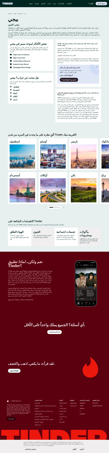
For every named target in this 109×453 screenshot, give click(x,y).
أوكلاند (15, 96)
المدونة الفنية (73, 406)
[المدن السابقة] (45, 207)
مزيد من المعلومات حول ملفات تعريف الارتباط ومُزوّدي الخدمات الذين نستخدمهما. (66, 444)
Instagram (82, 403)
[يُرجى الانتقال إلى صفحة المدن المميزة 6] (59, 207)
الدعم (60, 419)
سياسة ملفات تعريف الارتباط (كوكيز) (44, 411)
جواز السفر (76, 58)
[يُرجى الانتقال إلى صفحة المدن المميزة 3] (55, 207)
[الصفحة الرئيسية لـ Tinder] (7, 4)
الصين (14, 13)
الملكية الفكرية (38, 414)
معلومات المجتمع (39, 422)
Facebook (82, 414)
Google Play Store (97, 406)
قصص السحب (62, 408)
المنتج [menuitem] (30, 3)
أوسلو (15, 93)
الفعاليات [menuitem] (69, 3)
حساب (78, 48)
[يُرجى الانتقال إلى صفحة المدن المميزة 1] (51, 207)
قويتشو (20, 13)
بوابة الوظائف (73, 403)
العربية (12, 419)
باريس (15, 99)
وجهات (9, 13)
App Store (95, 403)
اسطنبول (16, 87)
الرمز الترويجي (63, 416)
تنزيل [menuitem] (54, 3)
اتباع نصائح (81, 93)
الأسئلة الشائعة (63, 403)
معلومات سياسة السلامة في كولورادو (44, 419)
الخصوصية (37, 403)
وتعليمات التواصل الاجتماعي (65, 93)
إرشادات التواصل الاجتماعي (42, 416)
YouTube (82, 408)
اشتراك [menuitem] (37, 3)
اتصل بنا (61, 414)
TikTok (81, 406)
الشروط (37, 408)
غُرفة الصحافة (62, 411)
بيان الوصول (38, 425)
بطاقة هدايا (62, 422)
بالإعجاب (59, 55)
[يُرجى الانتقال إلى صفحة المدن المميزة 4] (56, 207)
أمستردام (16, 90)
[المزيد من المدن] (64, 207)
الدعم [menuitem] (49, 3)
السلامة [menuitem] (43, 3)
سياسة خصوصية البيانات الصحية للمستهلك (45, 406)
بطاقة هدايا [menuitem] (61, 3)
